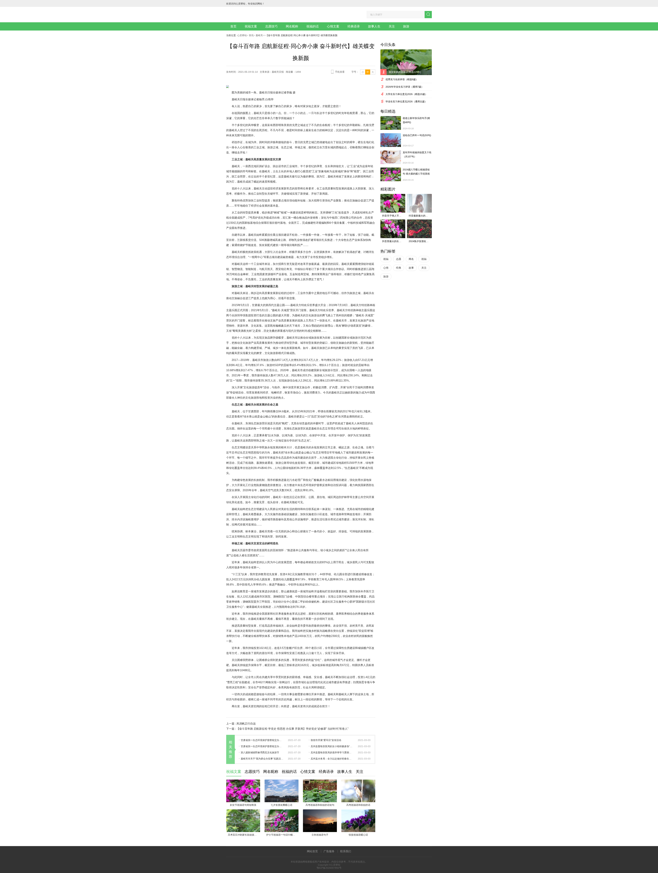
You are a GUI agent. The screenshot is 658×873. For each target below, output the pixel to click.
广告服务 (329, 851)
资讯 (251, 35)
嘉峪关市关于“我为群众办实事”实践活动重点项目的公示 (262, 758)
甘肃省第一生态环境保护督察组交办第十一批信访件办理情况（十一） (262, 740)
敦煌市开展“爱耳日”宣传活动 (326, 740)
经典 (398, 267)
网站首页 (312, 851)
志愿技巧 (271, 26)
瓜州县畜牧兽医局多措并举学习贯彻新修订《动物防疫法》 (332, 752)
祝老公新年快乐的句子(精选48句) (416, 120)
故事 (411, 267)
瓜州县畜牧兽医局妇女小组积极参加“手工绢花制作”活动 (332, 746)
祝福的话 (312, 26)
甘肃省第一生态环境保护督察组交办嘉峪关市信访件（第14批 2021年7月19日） (262, 746)
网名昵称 (292, 26)
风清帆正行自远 (246, 723)
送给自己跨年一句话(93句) (417, 135)
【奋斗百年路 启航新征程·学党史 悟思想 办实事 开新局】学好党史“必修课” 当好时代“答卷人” (292, 728)
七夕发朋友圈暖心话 (281, 805)
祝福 (385, 259)
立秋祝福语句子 (320, 834)
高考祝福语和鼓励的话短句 (320, 805)
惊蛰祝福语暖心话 (358, 834)
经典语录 (354, 26)
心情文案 (333, 26)
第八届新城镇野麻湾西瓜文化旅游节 (260, 752)
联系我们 (345, 851)
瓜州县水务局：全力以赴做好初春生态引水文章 (332, 758)
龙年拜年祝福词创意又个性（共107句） (417, 154)
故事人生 (374, 26)
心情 (385, 267)
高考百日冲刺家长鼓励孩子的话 (244, 834)
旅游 (406, 26)
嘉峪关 (259, 35)
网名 (411, 259)
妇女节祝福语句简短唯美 (243, 805)
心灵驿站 (242, 35)
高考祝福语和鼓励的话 (358, 805)
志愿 (398, 259)
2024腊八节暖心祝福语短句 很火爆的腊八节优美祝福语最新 (416, 172)
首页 (233, 26)
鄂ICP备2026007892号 (329, 867)
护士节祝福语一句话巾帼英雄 (281, 834)
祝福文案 (251, 26)
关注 (392, 26)
